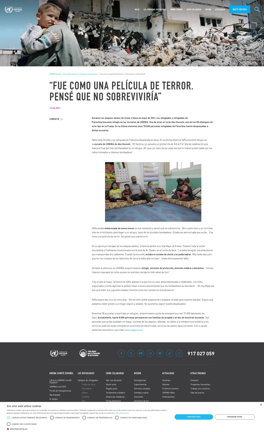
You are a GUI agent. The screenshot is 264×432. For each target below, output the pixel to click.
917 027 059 (201, 353)
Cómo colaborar (194, 9)
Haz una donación (114, 380)
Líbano (85, 392)
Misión (208, 9)
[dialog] (132, 417)
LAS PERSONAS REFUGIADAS (155, 9)
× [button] (261, 405)
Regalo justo (111, 388)
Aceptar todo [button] (193, 417)
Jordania (85, 397)
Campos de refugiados (88, 380)
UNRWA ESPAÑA (176, 9)
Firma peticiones (113, 401)
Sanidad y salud (141, 392)
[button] (88, 428)
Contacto (194, 380)
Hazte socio (111, 384)
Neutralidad (55, 395)
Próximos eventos (170, 388)
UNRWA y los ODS (58, 386)
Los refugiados (86, 373)
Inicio (137, 9)
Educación (138, 397)
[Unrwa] (13, 9)
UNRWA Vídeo (168, 392)
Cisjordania (87, 388)
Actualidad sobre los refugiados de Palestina (80, 74)
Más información (122, 413)
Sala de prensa (197, 392)
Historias (166, 380)
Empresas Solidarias (115, 397)
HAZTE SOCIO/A (240, 9)
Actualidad (220, 9)
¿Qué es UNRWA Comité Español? (61, 381)
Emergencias (140, 380)
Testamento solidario (115, 392)
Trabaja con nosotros (200, 388)
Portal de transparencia (60, 391)
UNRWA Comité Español (62, 373)
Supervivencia (140, 384)
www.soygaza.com (133, 329)
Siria (84, 401)
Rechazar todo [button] (234, 417)
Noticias (166, 384)
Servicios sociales (142, 388)
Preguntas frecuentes (200, 384)
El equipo (54, 399)
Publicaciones (168, 397)
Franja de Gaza (88, 384)
